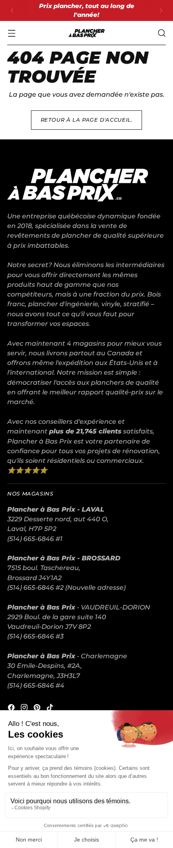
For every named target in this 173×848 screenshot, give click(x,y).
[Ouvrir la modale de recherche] (161, 33)
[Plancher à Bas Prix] (86, 33)
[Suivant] (161, 10)
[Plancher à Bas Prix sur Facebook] (12, 708)
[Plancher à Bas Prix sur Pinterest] (38, 708)
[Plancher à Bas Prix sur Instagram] (25, 708)
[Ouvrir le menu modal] (11, 33)
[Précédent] (12, 10)
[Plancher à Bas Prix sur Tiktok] (51, 708)
